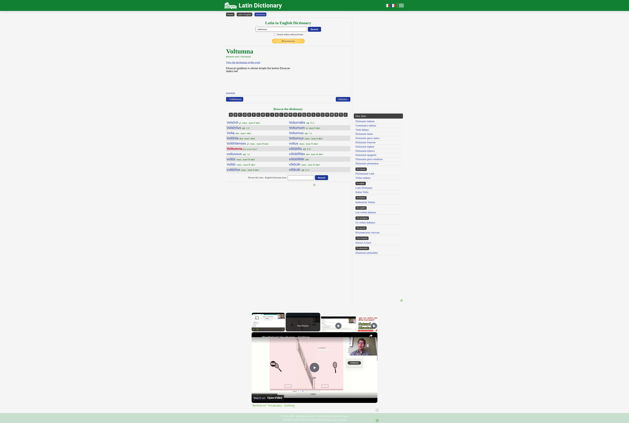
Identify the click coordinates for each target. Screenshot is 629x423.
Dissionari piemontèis (366, 252)
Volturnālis (302, 122)
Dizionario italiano (365, 121)
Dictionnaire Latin (364, 173)
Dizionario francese (365, 142)
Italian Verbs (361, 192)
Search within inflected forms (290, 34)
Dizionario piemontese (367, 163)
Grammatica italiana (365, 125)
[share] (371, 336)
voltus (303, 143)
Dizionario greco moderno (369, 159)
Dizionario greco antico (367, 138)
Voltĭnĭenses (248, 143)
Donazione (288, 41)
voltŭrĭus (243, 169)
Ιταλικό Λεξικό (363, 242)
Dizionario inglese (364, 146)
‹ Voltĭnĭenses (235, 99)
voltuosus (238, 154)
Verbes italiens (362, 177)
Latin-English (244, 14)
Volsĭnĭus (238, 128)
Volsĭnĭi (243, 122)
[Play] (254, 329)
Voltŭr (241, 164)
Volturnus (300, 133)
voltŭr (241, 159)
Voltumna (260, 14)
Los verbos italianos (365, 212)
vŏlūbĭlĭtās (306, 154)
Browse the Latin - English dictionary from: (267, 177)
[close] (315, 410)
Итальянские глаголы (367, 232)
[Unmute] (257, 329)
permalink (230, 93)
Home (230, 14)
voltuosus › (343, 99)
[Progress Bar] (268, 327)
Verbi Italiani (362, 129)
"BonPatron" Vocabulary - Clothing (286, 337)
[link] (257, 337)
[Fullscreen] (283, 329)
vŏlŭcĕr (304, 164)
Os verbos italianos (365, 222)
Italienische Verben (365, 202)
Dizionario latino (364, 133)
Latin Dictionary (363, 187)
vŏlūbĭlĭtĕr (299, 159)
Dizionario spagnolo (365, 155)
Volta (239, 133)
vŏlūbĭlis (300, 148)
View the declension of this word (243, 62)
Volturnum (305, 128)
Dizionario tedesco (365, 151)
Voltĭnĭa (241, 138)
